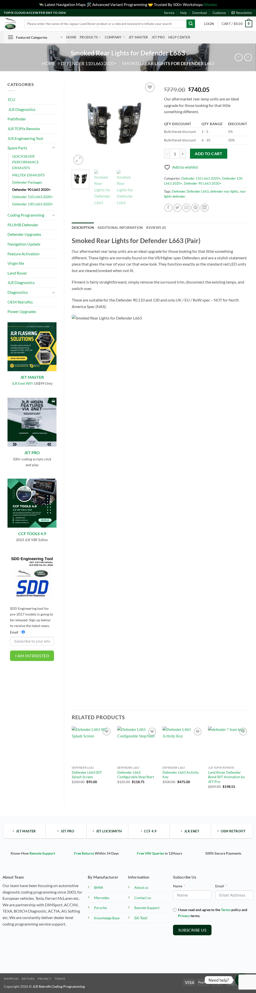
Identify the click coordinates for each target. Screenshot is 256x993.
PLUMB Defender (23, 224)
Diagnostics (18, 292)
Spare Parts (17, 147)
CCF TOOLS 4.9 (32, 533)
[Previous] (79, 123)
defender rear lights (224, 191)
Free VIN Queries (150, 853)
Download (199, 13)
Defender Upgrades (24, 234)
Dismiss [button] (210, 4)
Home (71, 37)
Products (89, 37)
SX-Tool (140, 917)
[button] (242, 12)
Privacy (184, 916)
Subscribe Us (192, 930)
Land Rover (17, 273)
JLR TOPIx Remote (24, 128)
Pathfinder (17, 118)
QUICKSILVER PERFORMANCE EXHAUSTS (25, 162)
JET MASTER (32, 377)
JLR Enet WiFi (22, 383)
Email (14, 632)
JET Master (138, 37)
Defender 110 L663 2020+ (88, 63)
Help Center (179, 37)
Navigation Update (24, 244)
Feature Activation (24, 253)
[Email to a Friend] (186, 208)
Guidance (219, 13)
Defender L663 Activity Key (180, 774)
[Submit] (190, 23)
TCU (11, 99)
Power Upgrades (22, 311)
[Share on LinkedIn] (204, 208)
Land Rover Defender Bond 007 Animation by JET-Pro (226, 777)
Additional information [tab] (120, 228)
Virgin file (16, 263)
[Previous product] (248, 57)
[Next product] (238, 57)
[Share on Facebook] (168, 208)
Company (113, 37)
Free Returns (84, 853)
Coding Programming (26, 215)
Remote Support (42, 853)
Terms (225, 910)
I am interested (32, 655)
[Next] (148, 123)
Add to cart (208, 153)
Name (177, 886)
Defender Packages (27, 182)
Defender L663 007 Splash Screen (87, 774)
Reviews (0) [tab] (156, 228)
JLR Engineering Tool (25, 138)
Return (28, 979)
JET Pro (158, 37)
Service (169, 13)
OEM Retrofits (20, 302)
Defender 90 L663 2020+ (31, 189)
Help (183, 13)
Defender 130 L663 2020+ (32, 204)
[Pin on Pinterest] (195, 208)
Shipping (11, 979)
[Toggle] (53, 148)
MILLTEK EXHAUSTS (28, 175)
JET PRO (32, 452)
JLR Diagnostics (22, 109)
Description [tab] (83, 228)
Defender (178, 191)
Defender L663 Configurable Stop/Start (135, 774)
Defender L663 (198, 191)
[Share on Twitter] (177, 208)
